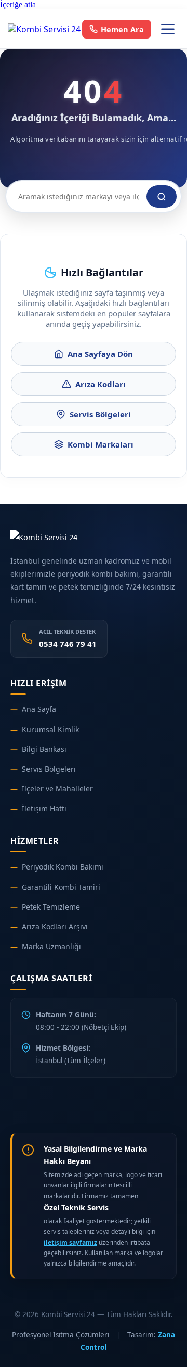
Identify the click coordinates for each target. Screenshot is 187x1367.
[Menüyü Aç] (167, 29)
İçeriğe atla (18, 4)
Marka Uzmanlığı (51, 946)
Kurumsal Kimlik (50, 729)
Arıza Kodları (100, 384)
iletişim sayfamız (70, 1242)
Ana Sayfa (39, 709)
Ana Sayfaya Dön (100, 354)
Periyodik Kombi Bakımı (62, 867)
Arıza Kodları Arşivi (55, 926)
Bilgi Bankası (44, 749)
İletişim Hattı (44, 808)
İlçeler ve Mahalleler (57, 789)
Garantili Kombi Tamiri (61, 887)
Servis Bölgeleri (100, 414)
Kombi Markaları (100, 444)
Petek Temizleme (51, 907)
